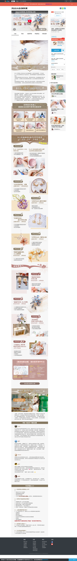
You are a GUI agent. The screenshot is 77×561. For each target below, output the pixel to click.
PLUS (17, 1)
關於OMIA (25, 541)
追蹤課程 (54, 67)
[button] (27, 63)
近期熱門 (34, 544)
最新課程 (34, 543)
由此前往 (57, 15)
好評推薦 (34, 541)
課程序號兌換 (44, 541)
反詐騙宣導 (44, 547)
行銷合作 (25, 544)
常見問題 (43, 543)
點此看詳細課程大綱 (29, 383)
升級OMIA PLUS (49, 4)
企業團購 (25, 543)
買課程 (13, 1)
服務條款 (25, 546)
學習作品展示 (35, 550)
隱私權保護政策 (45, 559)
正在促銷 (34, 546)
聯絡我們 (43, 546)
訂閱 (70, 1)
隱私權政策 (26, 547)
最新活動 (34, 547)
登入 (66, 1)
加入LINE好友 (44, 544)
